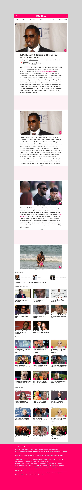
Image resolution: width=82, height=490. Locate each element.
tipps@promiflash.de (40, 282)
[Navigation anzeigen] (16, 15)
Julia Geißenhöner (33, 60)
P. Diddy (26, 67)
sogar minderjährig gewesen (46, 71)
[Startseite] (41, 16)
